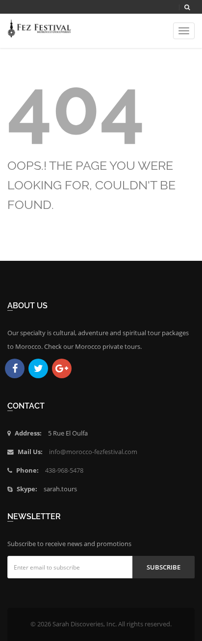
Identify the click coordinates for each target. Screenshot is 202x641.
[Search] (187, 7)
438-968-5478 (64, 470)
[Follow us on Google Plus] (62, 368)
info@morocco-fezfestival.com (93, 452)
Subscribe (163, 567)
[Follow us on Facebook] (15, 368)
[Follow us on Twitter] (38, 368)
